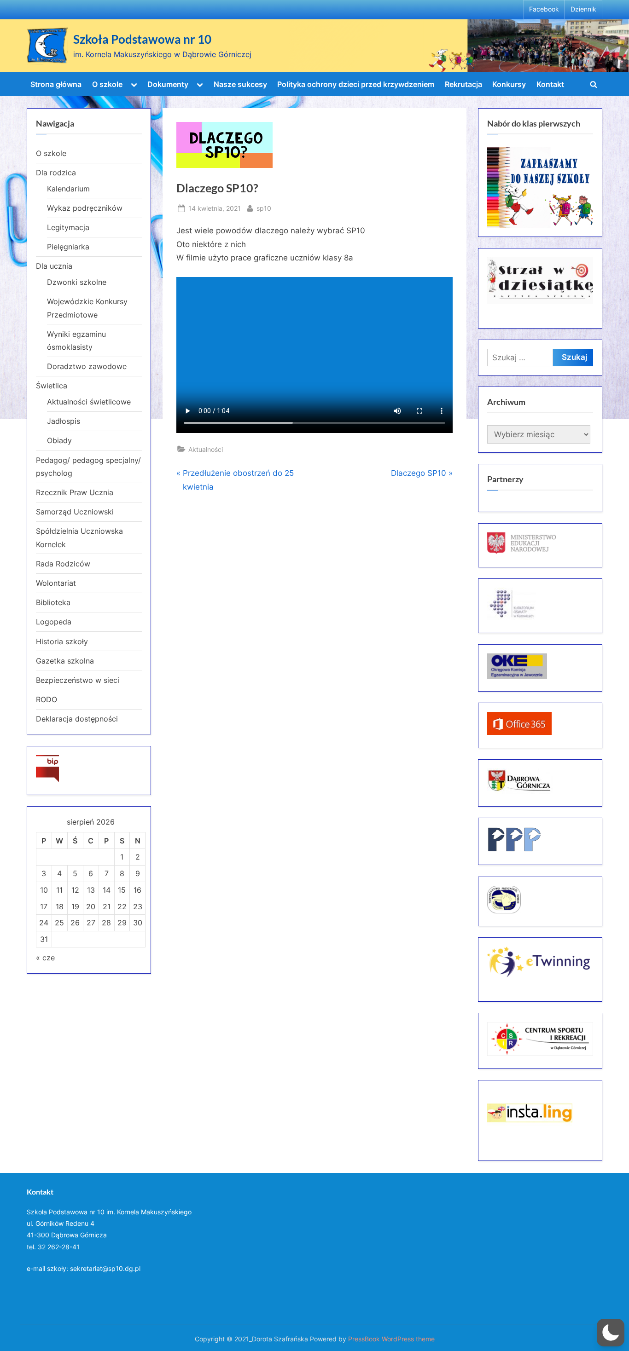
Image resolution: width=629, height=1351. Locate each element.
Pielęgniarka (68, 246)
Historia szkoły (62, 641)
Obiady (59, 440)
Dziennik (583, 9)
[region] (540, 187)
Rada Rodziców (63, 563)
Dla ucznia (54, 266)
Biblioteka (53, 602)
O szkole (107, 84)
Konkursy (509, 84)
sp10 (263, 208)
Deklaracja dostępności (77, 718)
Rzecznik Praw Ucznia (74, 492)
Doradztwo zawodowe (87, 366)
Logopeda (53, 621)
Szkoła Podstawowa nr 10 (142, 39)
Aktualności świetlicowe (89, 401)
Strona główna (56, 84)
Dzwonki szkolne (76, 282)
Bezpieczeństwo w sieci (77, 680)
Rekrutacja (463, 84)
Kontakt (550, 84)
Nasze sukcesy (240, 84)
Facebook (544, 9)
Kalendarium (68, 188)
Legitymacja (68, 227)
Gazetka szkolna (65, 660)
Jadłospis (63, 421)
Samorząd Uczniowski (75, 511)
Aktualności (205, 449)
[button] (610, 1332)
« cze (45, 957)
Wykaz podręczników (84, 208)
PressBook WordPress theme (391, 1339)
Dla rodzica (56, 172)
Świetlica (51, 385)
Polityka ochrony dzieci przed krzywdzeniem (355, 84)
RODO (46, 699)
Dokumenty (167, 84)
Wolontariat (56, 583)
